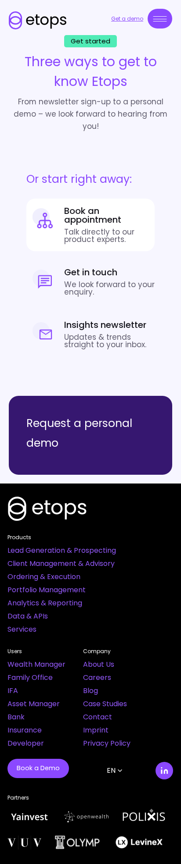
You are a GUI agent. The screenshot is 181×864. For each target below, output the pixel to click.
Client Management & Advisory (61, 563)
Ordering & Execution (43, 577)
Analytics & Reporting (44, 603)
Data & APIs (27, 616)
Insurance (24, 730)
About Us (98, 664)
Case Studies (105, 704)
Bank (16, 717)
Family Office (30, 677)
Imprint (96, 730)
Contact (97, 717)
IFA (12, 691)
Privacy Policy (106, 743)
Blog (90, 691)
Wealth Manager (36, 664)
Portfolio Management (46, 590)
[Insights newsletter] (90, 334)
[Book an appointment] (90, 225)
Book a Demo (38, 768)
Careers (97, 677)
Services (21, 629)
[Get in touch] (90, 282)
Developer (25, 743)
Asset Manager (33, 704)
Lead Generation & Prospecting (61, 550)
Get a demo (127, 18)
